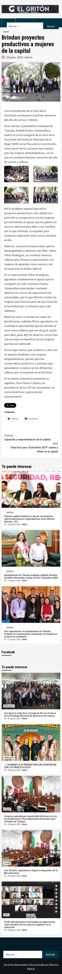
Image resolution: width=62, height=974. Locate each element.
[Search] (32, 20)
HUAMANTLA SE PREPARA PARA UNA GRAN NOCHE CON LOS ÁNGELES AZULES (30, 766)
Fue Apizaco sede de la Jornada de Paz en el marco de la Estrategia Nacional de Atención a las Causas (30, 714)
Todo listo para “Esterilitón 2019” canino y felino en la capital (34, 447)
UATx (6, 915)
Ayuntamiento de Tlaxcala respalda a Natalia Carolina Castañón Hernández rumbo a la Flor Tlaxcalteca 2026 (31, 576)
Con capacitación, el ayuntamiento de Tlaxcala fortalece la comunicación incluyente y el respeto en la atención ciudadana (30, 634)
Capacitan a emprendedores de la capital (27, 437)
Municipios (9, 706)
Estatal (7, 809)
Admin (28, 57)
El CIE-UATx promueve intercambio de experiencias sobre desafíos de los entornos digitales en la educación (29, 925)
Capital (6, 32)
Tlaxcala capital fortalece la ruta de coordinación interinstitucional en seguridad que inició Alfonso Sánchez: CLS (29, 519)
